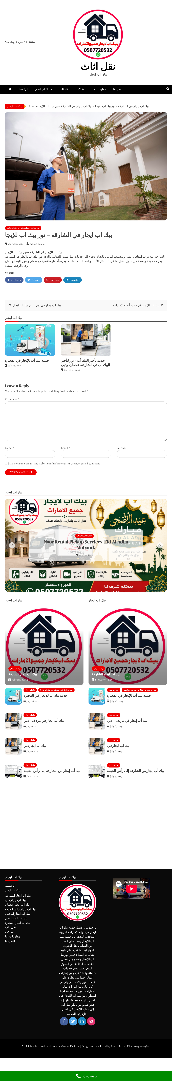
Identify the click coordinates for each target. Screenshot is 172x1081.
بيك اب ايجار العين (16, 941)
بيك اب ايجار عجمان (17, 927)
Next (160, 556)
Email (65, 448)
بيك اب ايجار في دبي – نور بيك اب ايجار (37, 305)
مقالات (80, 89)
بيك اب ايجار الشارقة (18, 918)
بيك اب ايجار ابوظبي (17, 936)
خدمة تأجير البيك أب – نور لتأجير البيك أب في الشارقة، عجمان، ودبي (85, 362)
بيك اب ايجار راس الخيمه (20, 932)
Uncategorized (84, 550)
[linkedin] (82, 1044)
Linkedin (73, 280)
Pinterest (53, 280)
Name (9, 448)
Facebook (15, 280)
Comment (12, 399)
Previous (12, 556)
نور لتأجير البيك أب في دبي (86, 556)
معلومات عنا (99, 89)
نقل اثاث (98, 66)
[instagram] (91, 1044)
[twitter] (73, 1044)
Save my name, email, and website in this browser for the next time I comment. (54, 463)
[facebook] (64, 1044)
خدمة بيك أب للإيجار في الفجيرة (27, 360)
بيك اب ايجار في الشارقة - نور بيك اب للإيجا (23, 228)
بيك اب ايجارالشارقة (22, 697)
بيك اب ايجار (42, 89)
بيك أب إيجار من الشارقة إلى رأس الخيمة (52, 793)
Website (121, 448)
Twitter (35, 280)
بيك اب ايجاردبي (35, 768)
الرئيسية (23, 89)
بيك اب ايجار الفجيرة (17, 945)
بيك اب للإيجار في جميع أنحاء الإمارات (136, 305)
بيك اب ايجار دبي (15, 923)
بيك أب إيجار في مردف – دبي (44, 743)
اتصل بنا (117, 89)
